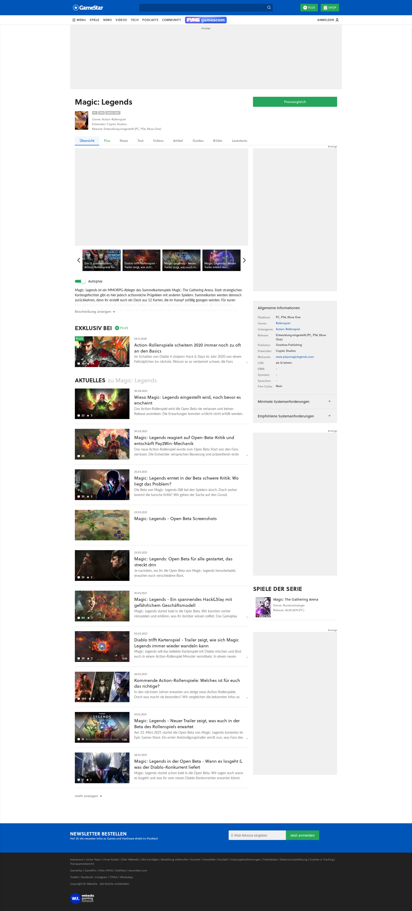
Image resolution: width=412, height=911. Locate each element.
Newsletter (209, 859)
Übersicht (87, 140)
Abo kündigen (150, 859)
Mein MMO (105, 870)
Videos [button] (121, 20)
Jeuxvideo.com (137, 870)
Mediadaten (270, 859)
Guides (198, 140)
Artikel (178, 140)
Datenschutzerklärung (293, 859)
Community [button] (171, 20)
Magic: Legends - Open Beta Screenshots (175, 519)
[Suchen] (269, 7)
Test (141, 140)
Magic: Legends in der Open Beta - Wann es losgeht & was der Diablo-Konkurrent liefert (188, 764)
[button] (79, 20)
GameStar (76, 870)
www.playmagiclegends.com (295, 357)
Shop (332, 7)
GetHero (120, 870)
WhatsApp (126, 877)
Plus (311, 7)
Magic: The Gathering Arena (295, 599)
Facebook (87, 877)
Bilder (217, 140)
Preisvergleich (295, 101)
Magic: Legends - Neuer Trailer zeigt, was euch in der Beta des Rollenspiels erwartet (187, 724)
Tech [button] (135, 20)
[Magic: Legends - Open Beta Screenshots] (102, 525)
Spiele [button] (94, 20)
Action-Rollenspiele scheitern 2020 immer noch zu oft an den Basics (187, 348)
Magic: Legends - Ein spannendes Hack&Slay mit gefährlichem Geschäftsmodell (183, 602)
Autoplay (95, 281)
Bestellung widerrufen (174, 859)
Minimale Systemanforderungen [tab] (283, 401)
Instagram (101, 877)
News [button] (107, 20)
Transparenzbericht (82, 864)
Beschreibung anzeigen (93, 311)
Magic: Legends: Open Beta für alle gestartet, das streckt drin (183, 562)
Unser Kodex (111, 859)
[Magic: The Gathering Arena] (263, 607)
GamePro (90, 870)
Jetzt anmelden (302, 835)
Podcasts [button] (150, 20)
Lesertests (239, 140)
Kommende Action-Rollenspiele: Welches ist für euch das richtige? (187, 683)
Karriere (195, 859)
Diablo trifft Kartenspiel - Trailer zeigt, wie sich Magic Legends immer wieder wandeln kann (186, 643)
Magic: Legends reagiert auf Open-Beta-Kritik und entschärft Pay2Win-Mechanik (184, 440)
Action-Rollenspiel (288, 329)
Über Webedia (130, 859)
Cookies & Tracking (321, 859)
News (124, 140)
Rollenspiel (283, 323)
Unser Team (93, 859)
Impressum (77, 859)
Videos (158, 140)
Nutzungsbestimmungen (245, 859)
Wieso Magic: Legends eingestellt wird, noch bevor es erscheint (187, 400)
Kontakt (223, 859)
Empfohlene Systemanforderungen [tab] (286, 416)
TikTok (113, 877)
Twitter (74, 877)
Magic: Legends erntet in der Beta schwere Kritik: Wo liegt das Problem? (186, 481)
